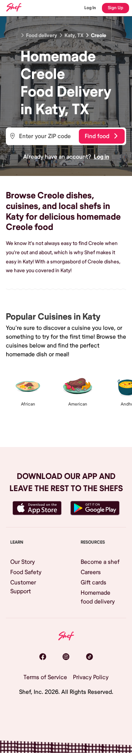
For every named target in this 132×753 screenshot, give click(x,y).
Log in (101, 157)
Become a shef (100, 562)
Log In (90, 8)
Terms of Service (45, 677)
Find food (97, 136)
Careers (91, 572)
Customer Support (23, 587)
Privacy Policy (91, 677)
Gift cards (93, 582)
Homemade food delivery (98, 597)
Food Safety (25, 572)
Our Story (22, 562)
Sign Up (115, 8)
